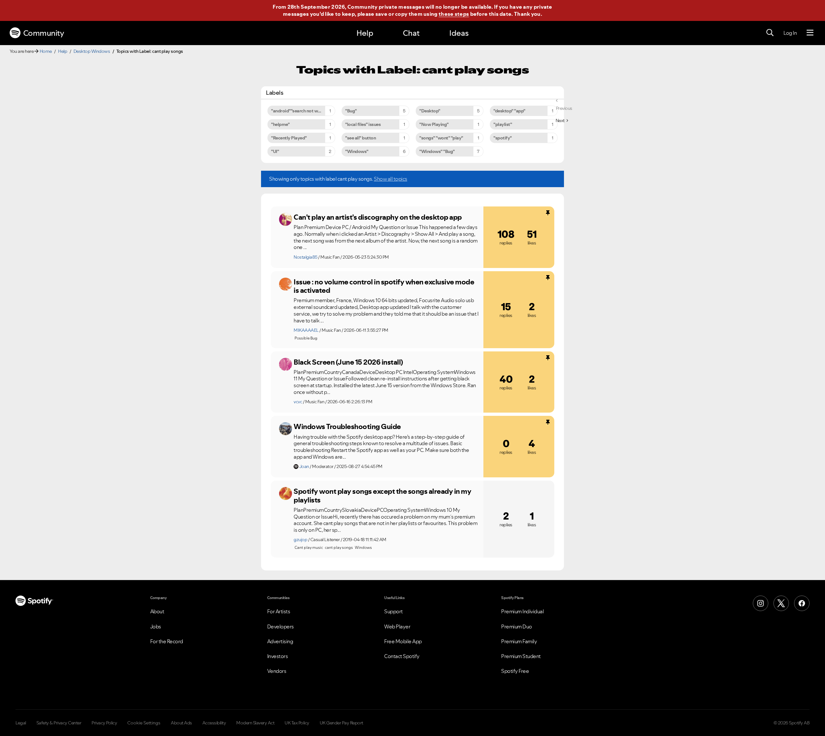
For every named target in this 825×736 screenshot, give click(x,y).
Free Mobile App (403, 641)
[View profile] (285, 219)
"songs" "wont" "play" (441, 138)
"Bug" (351, 111)
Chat (411, 33)
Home (46, 51)
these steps (454, 13)
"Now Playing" (434, 124)
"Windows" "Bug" (437, 151)
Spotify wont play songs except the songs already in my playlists (382, 495)
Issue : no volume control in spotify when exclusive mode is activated (384, 286)
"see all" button (360, 138)
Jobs (155, 626)
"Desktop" (429, 111)
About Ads (181, 723)
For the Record (166, 641)
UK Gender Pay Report (341, 723)
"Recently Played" (289, 138)
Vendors (276, 670)
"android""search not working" (302, 111)
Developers (280, 626)
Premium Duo (516, 626)
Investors (277, 656)
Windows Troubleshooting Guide (347, 426)
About (157, 611)
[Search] (769, 33)
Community (43, 33)
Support (393, 611)
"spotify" (502, 138)
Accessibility (214, 723)
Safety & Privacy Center (59, 723)
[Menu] (810, 32)
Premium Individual (522, 611)
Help (364, 33)
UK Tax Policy (297, 723)
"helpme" (280, 124)
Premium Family (519, 641)
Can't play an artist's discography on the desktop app (378, 217)
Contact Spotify (402, 656)
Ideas (459, 33)
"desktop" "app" (509, 111)
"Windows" (356, 151)
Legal (20, 723)
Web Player (397, 626)
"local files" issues (363, 124)
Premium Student (521, 656)
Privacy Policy (104, 723)
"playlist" (502, 124)
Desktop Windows (91, 51)
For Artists (278, 611)
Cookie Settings (143, 723)
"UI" (275, 151)
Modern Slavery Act (255, 723)
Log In (790, 32)
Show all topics (390, 178)
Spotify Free (515, 670)
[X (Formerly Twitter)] (781, 603)
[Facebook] (802, 603)
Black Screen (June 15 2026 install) (348, 362)
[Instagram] (760, 603)
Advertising (280, 641)
